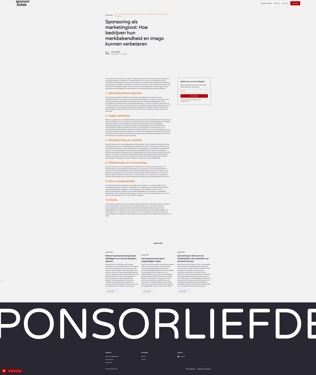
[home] (23, 3)
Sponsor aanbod (266, 3)
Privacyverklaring (190, 369)
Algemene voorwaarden (204, 369)
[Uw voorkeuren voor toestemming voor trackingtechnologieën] (1, 281)
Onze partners (109, 359)
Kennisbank (108, 362)
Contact (143, 359)
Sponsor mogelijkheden (112, 356)
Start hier (295, 3)
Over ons (285, 3)
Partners (276, 3)
